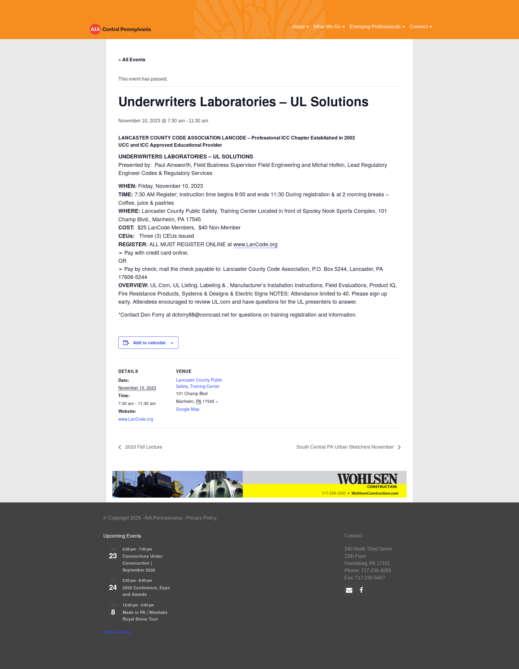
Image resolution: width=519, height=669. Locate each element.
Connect (419, 26)
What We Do (327, 26)
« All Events (131, 59)
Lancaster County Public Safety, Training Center (199, 383)
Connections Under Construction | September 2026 (142, 562)
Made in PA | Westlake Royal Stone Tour (145, 615)
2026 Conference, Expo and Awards (146, 591)
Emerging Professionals (375, 26)
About (298, 26)
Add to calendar (149, 342)
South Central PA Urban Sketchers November (345, 446)
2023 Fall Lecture (143, 446)
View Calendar (117, 632)
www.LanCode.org (255, 244)
